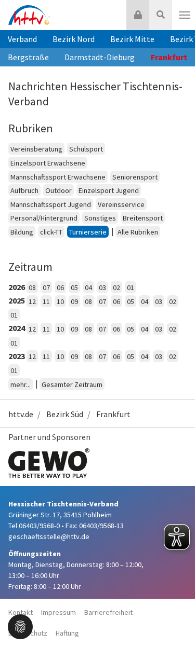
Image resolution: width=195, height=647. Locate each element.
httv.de (20, 414)
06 (60, 287)
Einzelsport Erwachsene (47, 163)
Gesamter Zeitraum (72, 384)
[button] (20, 626)
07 (46, 287)
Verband (22, 39)
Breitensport (143, 218)
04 (88, 287)
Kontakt (20, 612)
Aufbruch (24, 190)
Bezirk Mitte (132, 39)
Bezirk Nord (74, 39)
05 (74, 287)
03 (102, 287)
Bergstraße (28, 57)
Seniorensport (135, 177)
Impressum (58, 612)
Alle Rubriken (138, 232)
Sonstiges (100, 218)
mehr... (20, 384)
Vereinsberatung (36, 149)
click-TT (51, 232)
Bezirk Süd (64, 414)
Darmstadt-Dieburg (99, 57)
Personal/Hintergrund (43, 218)
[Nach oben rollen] (174, 617)
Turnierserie (88, 232)
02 (116, 287)
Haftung (67, 633)
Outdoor (58, 190)
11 (46, 301)
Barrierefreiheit (108, 612)
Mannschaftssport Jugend (50, 204)
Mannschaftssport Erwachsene (58, 177)
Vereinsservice (121, 204)
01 (130, 287)
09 (74, 301)
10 (60, 301)
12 (32, 301)
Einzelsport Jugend (109, 190)
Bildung (21, 232)
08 (32, 287)
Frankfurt (113, 414)
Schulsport (86, 149)
